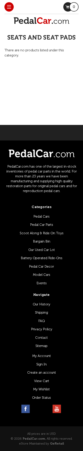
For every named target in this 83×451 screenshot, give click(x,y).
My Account (41, 356)
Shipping (41, 313)
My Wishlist (41, 389)
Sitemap (41, 346)
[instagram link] (36, 409)
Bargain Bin (41, 241)
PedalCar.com (34, 439)
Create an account (41, 373)
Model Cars (41, 275)
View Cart (41, 381)
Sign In (41, 364)
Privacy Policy (41, 329)
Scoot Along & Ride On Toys (42, 233)
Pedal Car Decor (41, 267)
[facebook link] (25, 409)
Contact (41, 338)
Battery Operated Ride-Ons (41, 258)
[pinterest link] (46, 409)
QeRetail (57, 443)
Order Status (41, 398)
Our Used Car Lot (41, 250)
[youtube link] (56, 409)
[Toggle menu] (9, 7)
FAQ (41, 321)
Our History (41, 304)
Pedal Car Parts (41, 225)
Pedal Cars (41, 216)
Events (42, 283)
